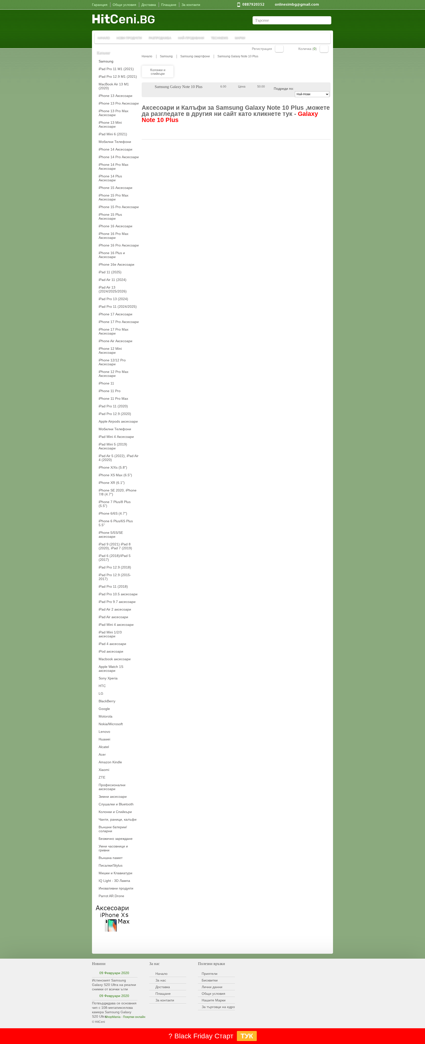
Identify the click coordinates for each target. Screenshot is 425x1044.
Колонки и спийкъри (157, 72)
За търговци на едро (218, 1007)
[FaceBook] (101, 943)
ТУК (247, 1036)
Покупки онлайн (134, 1017)
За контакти (164, 1000)
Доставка (162, 987)
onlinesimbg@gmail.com (297, 5)
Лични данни (212, 987)
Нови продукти (129, 38)
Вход (279, 48)
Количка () (307, 49)
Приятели (209, 974)
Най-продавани (191, 38)
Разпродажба (160, 38)
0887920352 (253, 5)
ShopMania (113, 1017)
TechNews (219, 38)
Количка (324, 48)
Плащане (163, 994)
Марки (240, 38)
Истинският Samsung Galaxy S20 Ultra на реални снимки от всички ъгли (114, 984)
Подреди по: (284, 89)
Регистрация (262, 49)
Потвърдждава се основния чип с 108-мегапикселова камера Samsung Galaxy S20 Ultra (114, 1009)
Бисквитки (210, 980)
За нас (160, 980)
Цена (241, 86)
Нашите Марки (214, 1000)
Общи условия (213, 994)
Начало (104, 38)
